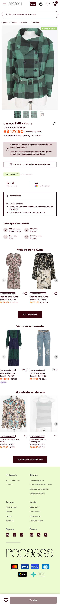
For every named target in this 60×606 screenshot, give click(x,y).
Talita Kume (35, 22)
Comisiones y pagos (36, 521)
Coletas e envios (35, 512)
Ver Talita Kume (29, 314)
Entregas (9, 512)
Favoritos (9, 485)
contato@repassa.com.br (41, 485)
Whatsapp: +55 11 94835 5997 (39, 489)
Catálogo (14, 22)
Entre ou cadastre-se (12, 480)
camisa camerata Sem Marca (10, 440)
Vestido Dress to (7, 373)
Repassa (4, 22)
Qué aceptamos (35, 516)
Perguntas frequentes (37, 480)
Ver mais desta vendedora (30, 459)
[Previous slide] (4, 280)
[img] (48, 4)
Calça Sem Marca (37, 373)
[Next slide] (56, 280)
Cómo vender (34, 507)
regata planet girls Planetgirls (38, 440)
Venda (32, 4)
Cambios (9, 516)
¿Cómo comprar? (11, 507)
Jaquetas (24, 22)
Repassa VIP (10, 521)
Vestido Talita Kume (9, 297)
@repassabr (37, 494)
